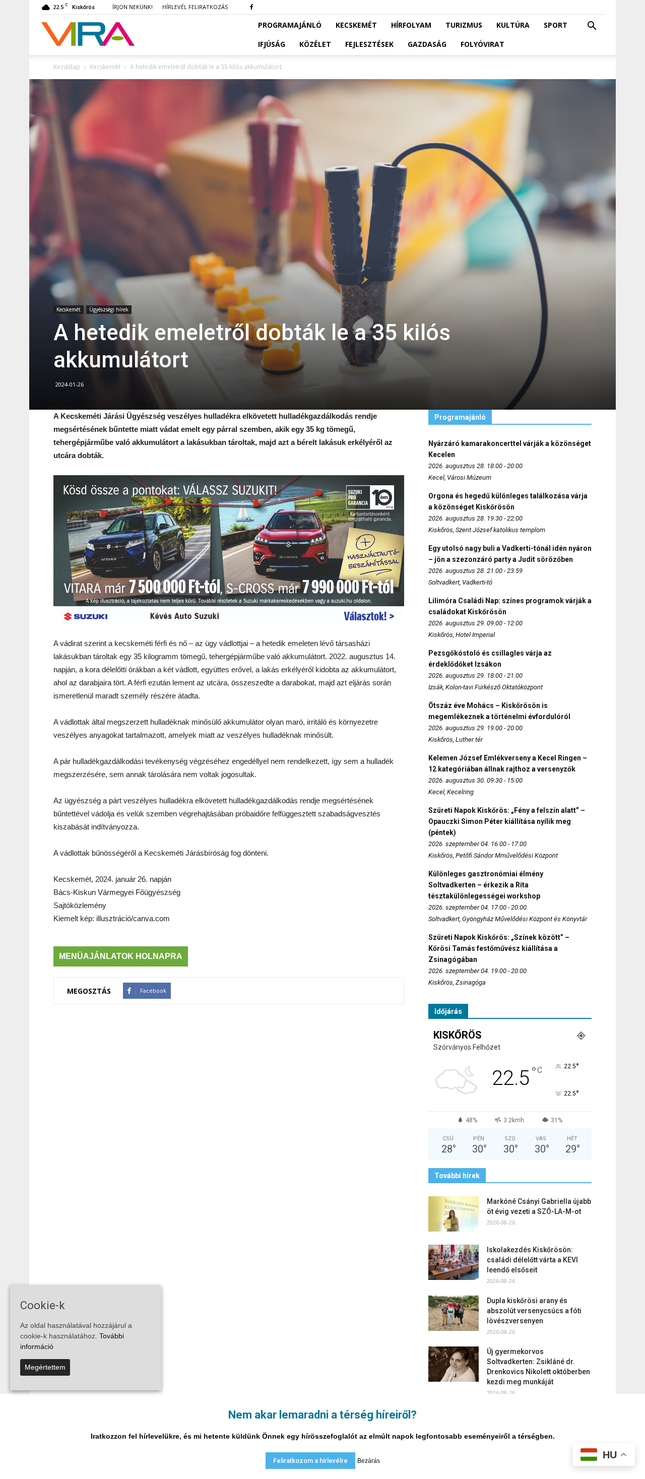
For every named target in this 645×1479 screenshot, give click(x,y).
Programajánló (289, 25)
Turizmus (463, 25)
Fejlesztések (369, 44)
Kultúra (513, 25)
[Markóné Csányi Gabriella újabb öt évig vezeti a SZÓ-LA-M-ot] (453, 1214)
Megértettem (45, 1367)
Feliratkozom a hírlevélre (310, 1460)
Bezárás (368, 1460)
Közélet (315, 44)
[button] (591, 26)
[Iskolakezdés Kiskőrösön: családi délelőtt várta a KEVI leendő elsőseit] (453, 1262)
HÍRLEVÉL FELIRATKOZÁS (195, 7)
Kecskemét (356, 25)
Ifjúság (271, 44)
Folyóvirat (482, 44)
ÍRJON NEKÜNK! (132, 7)
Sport (555, 25)
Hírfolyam (411, 25)
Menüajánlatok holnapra (120, 956)
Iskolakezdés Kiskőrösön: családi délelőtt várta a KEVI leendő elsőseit (532, 1260)
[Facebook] (251, 7)
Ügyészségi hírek (108, 309)
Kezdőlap (66, 66)
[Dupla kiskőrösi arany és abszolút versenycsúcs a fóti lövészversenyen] (453, 1313)
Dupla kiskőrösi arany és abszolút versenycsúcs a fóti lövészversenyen (534, 1311)
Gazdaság (427, 44)
